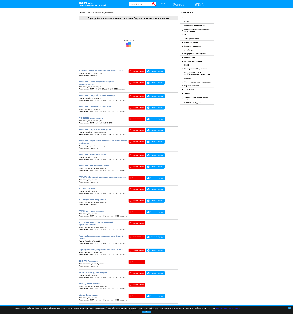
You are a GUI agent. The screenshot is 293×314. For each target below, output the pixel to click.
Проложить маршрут (157, 71)
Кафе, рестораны (191, 42)
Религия (187, 78)
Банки (186, 22)
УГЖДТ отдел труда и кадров (93, 272)
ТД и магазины (190, 89)
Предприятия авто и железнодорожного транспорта (197, 73)
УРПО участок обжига (89, 284)
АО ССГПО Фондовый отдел (92, 154)
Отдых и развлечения (193, 61)
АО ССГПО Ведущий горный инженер (97, 95)
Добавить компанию (199, 4)
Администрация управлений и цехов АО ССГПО (101, 70)
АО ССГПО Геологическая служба (95, 107)
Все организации (178, 4)
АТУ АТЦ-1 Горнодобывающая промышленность (102, 177)
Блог (163, 3)
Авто (186, 18)
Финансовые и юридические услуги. (196, 98)
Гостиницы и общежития (194, 25)
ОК (146, 312)
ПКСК (186, 65)
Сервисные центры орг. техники (197, 82)
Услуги (187, 93)
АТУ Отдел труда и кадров (91, 211)
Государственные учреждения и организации (197, 30)
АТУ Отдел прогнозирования (92, 200)
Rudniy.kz (92, 3)
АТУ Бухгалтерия (87, 188)
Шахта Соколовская (88, 295)
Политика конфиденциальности (228, 308)
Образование (189, 57)
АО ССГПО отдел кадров (91, 118)
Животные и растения (193, 35)
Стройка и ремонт (191, 86)
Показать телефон (138, 71)
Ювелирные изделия (192, 103)
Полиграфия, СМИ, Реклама (195, 69)
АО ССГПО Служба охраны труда (95, 129)
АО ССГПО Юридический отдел (94, 166)
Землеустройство (191, 38)
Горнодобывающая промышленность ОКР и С (101, 250)
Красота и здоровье (192, 46)
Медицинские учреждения (195, 54)
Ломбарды (188, 50)
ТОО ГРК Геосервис (88, 261)
